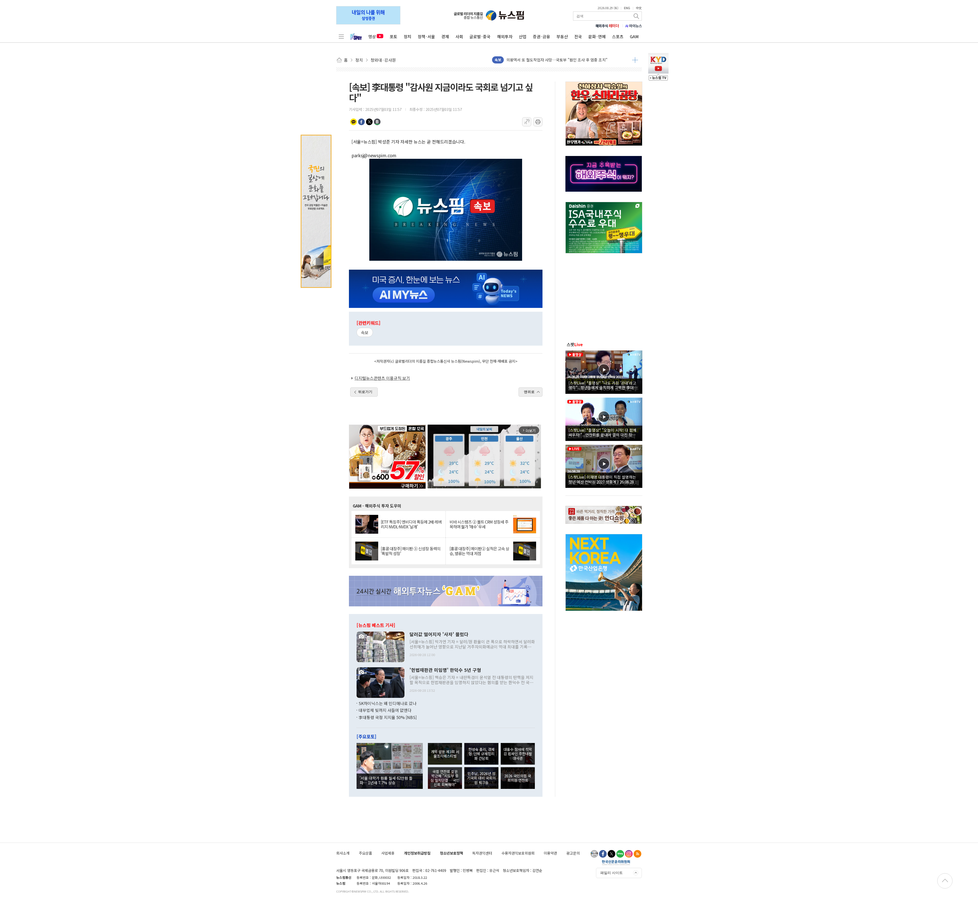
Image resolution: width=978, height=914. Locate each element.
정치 (407, 36)
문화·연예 (597, 36)
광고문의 (573, 853)
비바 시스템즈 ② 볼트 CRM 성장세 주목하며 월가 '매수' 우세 (479, 524)
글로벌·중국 (480, 36)
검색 (637, 16)
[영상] (603, 371)
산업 (522, 36)
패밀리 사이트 (611, 873)
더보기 (635, 60)
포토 (393, 36)
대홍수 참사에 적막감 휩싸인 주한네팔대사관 (518, 754)
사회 (459, 36)
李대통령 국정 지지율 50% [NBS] (388, 717)
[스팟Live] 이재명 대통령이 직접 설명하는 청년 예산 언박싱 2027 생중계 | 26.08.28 (602, 479)
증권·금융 (541, 36)
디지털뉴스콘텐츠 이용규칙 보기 (382, 378)
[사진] (380, 646)
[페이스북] (603, 854)
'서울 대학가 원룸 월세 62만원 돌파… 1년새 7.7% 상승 (386, 780)
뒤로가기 (365, 392)
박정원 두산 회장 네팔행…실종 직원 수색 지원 (543, 59)
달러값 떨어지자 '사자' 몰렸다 (439, 634)
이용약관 (550, 853)
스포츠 (617, 36)
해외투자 (504, 36)
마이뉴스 (633, 25)
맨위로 (529, 392)
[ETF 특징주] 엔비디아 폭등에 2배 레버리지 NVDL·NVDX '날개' (411, 524)
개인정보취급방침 (417, 853)
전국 (578, 36)
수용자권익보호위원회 (518, 853)
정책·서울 (426, 36)
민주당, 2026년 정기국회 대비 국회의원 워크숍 (481, 778)
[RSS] (637, 854)
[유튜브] (594, 854)
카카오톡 (353, 122)
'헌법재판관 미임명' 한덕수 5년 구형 (445, 670)
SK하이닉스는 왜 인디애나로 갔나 (387, 703)
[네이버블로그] (620, 854)
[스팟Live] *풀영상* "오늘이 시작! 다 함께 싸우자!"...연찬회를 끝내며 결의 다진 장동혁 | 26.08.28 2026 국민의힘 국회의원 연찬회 (603, 432)
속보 (365, 332)
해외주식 (607, 25)
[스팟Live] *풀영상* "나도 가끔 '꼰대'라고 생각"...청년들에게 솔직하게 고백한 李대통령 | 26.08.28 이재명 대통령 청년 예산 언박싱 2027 (602, 385)
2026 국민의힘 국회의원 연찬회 (517, 778)
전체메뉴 (341, 36)
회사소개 (342, 853)
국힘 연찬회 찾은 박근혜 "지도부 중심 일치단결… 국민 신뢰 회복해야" (444, 778)
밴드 (377, 122)
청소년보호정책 (451, 853)
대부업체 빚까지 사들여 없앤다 (385, 710)
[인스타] (629, 854)
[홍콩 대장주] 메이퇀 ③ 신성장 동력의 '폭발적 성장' (410, 551)
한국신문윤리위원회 (616, 862)
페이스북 (361, 122)
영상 (372, 36)
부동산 (562, 36)
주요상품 (365, 853)
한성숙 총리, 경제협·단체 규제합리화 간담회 (481, 754)
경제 (445, 36)
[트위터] (611, 854)
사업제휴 (388, 853)
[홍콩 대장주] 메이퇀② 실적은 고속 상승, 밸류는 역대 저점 (479, 551)
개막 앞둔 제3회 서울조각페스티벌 (445, 754)
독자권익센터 (482, 853)
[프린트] (537, 121)
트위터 (369, 122)
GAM (634, 36)
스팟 (575, 344)
